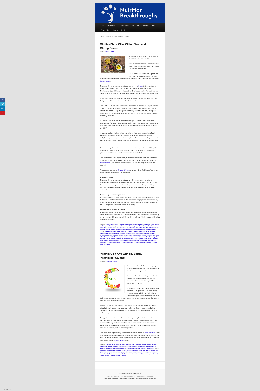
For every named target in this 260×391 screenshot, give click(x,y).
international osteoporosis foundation (115, 231)
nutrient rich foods (105, 228)
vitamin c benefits (115, 348)
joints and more (131, 231)
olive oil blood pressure (113, 237)
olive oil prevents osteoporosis (120, 229)
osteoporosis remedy (127, 242)
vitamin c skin (136, 348)
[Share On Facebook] (2, 100)
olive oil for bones (151, 228)
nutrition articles (116, 228)
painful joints (151, 352)
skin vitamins (125, 354)
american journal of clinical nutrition (120, 350)
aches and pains (105, 350)
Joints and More (123, 170)
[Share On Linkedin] (2, 108)
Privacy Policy (105, 30)
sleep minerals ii (150, 229)
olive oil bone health (126, 237)
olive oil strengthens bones (137, 229)
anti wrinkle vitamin (144, 350)
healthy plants (120, 226)
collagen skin (154, 350)
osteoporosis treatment (141, 242)
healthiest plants (110, 226)
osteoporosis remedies (113, 242)
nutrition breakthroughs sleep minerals (130, 235)
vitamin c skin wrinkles (147, 348)
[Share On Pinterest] (2, 113)
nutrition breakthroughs (128, 228)
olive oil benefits (140, 228)
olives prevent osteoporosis (139, 240)
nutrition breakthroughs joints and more (135, 352)
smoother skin (133, 354)
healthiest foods (110, 345)
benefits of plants (119, 224)
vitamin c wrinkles (121, 356)
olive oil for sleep (150, 237)
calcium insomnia (129, 224)
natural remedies (140, 226)
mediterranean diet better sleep (145, 231)
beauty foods (109, 224)
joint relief (128, 345)
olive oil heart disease (117, 239)
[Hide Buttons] (1, 116)
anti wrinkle (135, 350)
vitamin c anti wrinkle (149, 346)
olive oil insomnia (129, 239)
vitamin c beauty (105, 348)
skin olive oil (116, 354)
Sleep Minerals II (112, 26)
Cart (133, 26)
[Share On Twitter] (2, 104)
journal (140, 86)
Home (102, 26)
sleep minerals (152, 242)
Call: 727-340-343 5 (143, 26)
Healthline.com (105, 81)
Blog (153, 26)
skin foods (110, 354)
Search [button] (123, 30)
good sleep (147, 224)
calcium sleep (139, 224)
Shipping (115, 30)
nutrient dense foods (152, 226)
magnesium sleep (130, 226)
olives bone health (125, 240)
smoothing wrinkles (143, 354)
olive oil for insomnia (139, 237)
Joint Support (124, 26)
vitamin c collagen (126, 348)
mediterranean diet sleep (107, 233)
